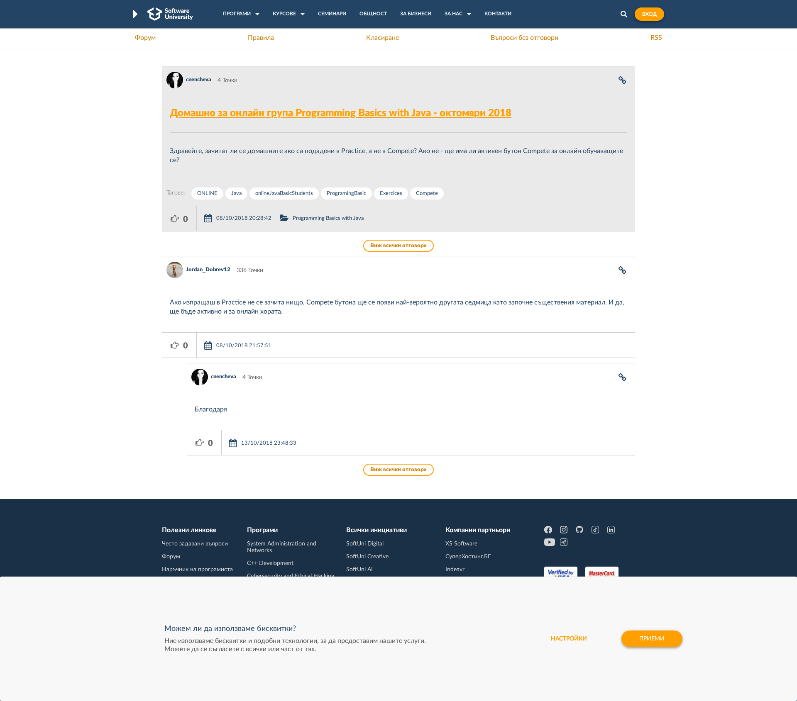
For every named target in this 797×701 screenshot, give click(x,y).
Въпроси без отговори (524, 37)
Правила (261, 37)
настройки (569, 639)
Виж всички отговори (398, 245)
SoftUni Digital (365, 544)
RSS (656, 37)
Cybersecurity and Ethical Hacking (290, 576)
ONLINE (207, 193)
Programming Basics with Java (328, 218)
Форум (145, 37)
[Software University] (170, 14)
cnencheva (198, 80)
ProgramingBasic (346, 193)
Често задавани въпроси (195, 544)
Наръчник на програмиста (197, 569)
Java (236, 193)
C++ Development (270, 563)
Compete (427, 193)
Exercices (391, 193)
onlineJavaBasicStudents (284, 193)
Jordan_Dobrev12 (208, 270)
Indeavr (455, 569)
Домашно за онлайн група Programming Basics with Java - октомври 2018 (340, 113)
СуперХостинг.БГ (468, 557)
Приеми (652, 639)
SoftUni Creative (367, 557)
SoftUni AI (359, 569)
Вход (649, 14)
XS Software (461, 544)
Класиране (382, 37)
